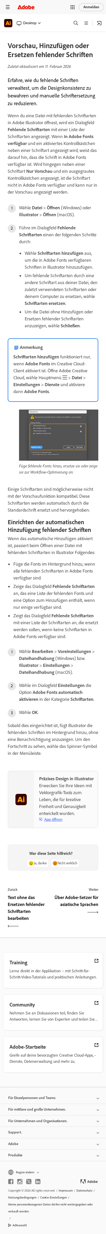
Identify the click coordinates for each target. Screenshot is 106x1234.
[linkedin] (37, 1181)
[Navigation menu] (7, 7)
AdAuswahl (20, 1225)
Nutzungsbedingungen (22, 1197)
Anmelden (91, 7)
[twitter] (28, 1181)
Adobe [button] (13, 1144)
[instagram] (19, 1181)
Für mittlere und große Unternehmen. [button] (37, 1109)
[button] (72, 7)
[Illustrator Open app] (99, 23)
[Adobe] (26, 7)
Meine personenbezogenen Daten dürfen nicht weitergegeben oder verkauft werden (50, 1208)
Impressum (66, 1190)
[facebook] (10, 1181)
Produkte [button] (15, 1155)
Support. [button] (15, 1132)
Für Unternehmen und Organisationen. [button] (37, 1121)
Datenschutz (84, 1190)
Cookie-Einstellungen (53, 1197)
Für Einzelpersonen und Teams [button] (32, 1098)
